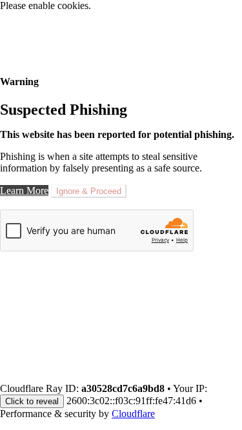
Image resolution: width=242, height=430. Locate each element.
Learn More (24, 190)
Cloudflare (133, 413)
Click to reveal (32, 401)
